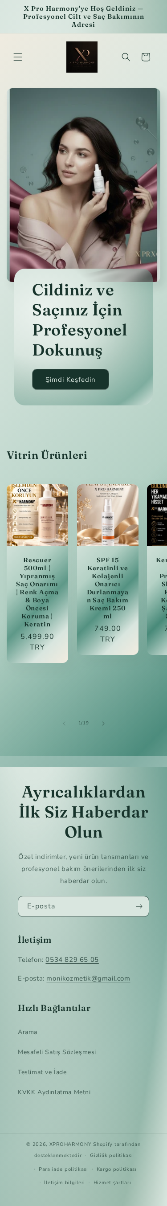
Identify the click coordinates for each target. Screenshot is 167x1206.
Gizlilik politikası (111, 1155)
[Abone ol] (139, 906)
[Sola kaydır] (64, 723)
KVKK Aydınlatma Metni (54, 1092)
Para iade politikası (63, 1169)
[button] (18, 57)
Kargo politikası (117, 1169)
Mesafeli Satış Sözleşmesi (57, 1052)
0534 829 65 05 (71, 959)
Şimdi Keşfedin (70, 379)
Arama (27, 1032)
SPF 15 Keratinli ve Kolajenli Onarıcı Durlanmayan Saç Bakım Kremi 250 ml (107, 588)
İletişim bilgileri (64, 1182)
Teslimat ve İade (42, 1072)
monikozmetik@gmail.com (88, 978)
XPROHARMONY (70, 1144)
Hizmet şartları (112, 1182)
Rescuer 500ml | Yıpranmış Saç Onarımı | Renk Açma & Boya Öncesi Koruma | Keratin (37, 592)
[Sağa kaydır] (103, 723)
